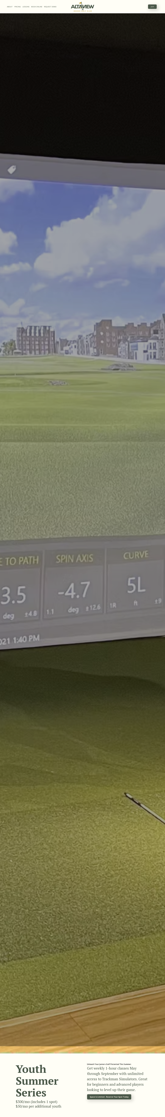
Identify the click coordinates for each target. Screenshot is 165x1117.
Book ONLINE (36, 7)
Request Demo (50, 7)
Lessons (25, 7)
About (10, 7)
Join (152, 6)
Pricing (17, 7)
